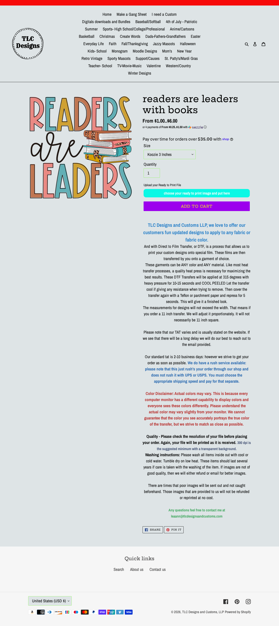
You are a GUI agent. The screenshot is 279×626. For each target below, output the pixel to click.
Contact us (158, 569)
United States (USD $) (49, 601)
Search (119, 569)
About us (136, 569)
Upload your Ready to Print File (162, 185)
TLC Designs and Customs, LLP (203, 611)
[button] (197, 127)
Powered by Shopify (238, 611)
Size (147, 145)
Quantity (150, 164)
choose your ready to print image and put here (197, 193)
